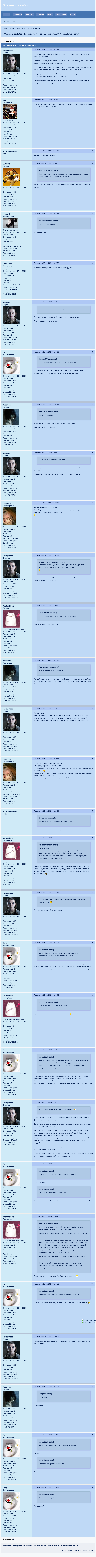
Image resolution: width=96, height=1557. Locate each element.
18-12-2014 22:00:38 (51, 503)
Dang (5, 352)
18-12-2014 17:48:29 (51, 100)
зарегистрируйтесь (32, 28)
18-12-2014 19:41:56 (51, 214)
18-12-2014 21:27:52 (51, 263)
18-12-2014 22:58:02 (51, 1336)
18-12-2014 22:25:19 (51, 838)
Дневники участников (33, 34)
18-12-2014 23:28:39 (51, 1435)
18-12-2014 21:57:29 (51, 404)
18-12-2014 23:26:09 (51, 1386)
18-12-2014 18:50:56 (51, 163)
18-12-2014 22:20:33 (51, 759)
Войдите (18, 28)
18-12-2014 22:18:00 (51, 708)
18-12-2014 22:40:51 (51, 1050)
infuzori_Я (6, 214)
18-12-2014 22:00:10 (51, 453)
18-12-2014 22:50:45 (51, 1216)
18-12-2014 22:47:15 (51, 1164)
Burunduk (6, 164)
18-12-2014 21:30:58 (51, 302)
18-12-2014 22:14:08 (51, 660)
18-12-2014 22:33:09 (51, 943)
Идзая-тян (7, 503)
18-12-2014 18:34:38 (51, 151)
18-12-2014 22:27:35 (51, 892)
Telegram (29, 14)
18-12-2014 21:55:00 (51, 352)
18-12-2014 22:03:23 (51, 555)
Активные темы (9, 21)
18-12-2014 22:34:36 (51, 995)
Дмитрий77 (7, 263)
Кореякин (7, 405)
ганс (4, 100)
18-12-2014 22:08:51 (51, 605)
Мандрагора (8, 50)
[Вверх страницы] (89, 1320)
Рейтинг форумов (65, 1550)
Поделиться (38, 50)
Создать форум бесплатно (83, 1550)
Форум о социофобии (13, 34)
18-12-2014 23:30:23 (51, 1487)
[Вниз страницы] (88, 1322)
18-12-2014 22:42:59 (51, 1102)
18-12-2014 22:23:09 (51, 811)
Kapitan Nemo (8, 606)
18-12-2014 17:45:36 (51, 50)
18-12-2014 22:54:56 (51, 1284)
